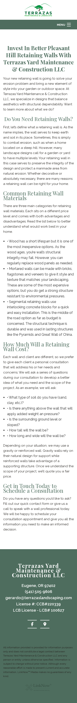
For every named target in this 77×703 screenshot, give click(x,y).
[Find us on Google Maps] (45, 624)
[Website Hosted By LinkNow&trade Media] (38, 693)
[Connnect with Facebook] (32, 624)
